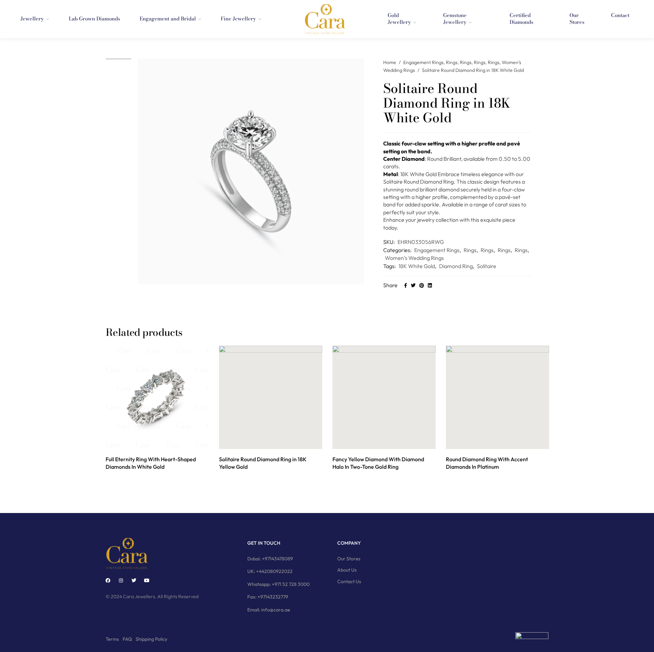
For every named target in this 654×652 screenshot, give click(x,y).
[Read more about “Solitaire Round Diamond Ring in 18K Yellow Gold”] (263, 442)
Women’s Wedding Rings (414, 257)
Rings (451, 62)
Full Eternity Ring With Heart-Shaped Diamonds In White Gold (151, 463)
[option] (118, 59)
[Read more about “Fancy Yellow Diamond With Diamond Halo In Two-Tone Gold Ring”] (377, 442)
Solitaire (486, 266)
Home (389, 62)
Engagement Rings (423, 62)
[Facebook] (108, 580)
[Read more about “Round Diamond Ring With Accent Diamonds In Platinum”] (490, 442)
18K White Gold (417, 266)
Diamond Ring (456, 266)
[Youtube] (146, 580)
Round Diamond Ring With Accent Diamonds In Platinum (487, 463)
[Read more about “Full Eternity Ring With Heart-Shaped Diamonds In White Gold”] (150, 442)
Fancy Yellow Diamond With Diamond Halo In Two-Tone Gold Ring (378, 463)
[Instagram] (121, 580)
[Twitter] (133, 580)
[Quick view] (165, 442)
